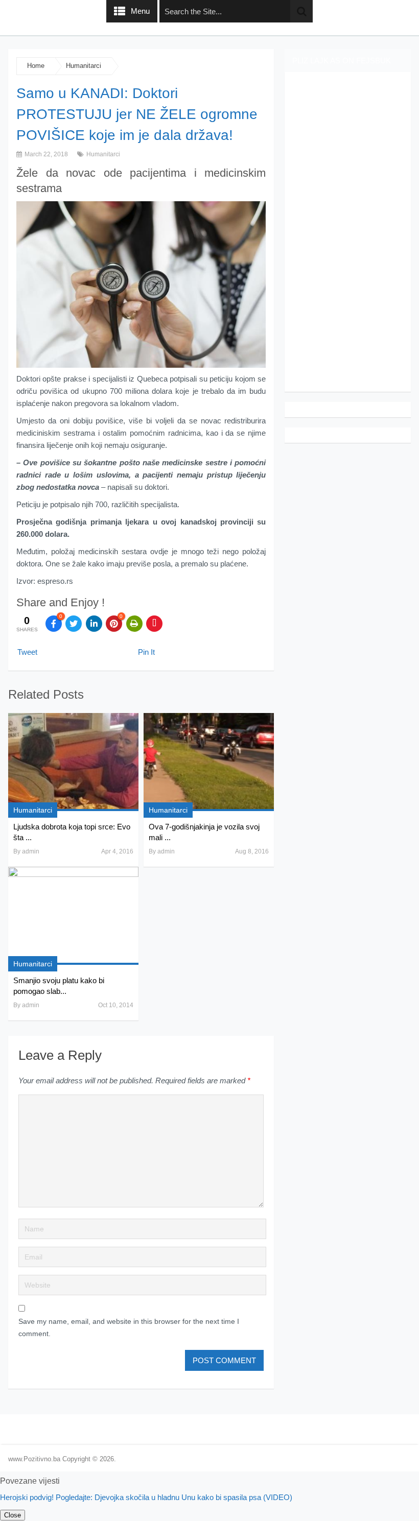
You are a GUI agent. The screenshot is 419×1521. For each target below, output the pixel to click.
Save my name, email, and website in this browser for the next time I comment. (128, 1327)
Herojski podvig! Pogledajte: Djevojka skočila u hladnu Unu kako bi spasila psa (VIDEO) (146, 1497)
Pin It (146, 652)
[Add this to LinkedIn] (94, 623)
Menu (140, 11)
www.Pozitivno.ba (34, 1459)
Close (12, 1515)
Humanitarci (83, 65)
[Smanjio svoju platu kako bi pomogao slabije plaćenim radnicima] (73, 916)
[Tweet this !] (73, 623)
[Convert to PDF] (154, 623)
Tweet (27, 652)
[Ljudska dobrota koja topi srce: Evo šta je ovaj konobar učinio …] (73, 762)
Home (35, 65)
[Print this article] (134, 623)
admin (30, 851)
